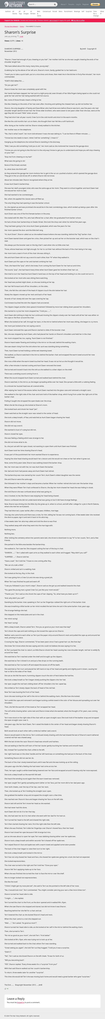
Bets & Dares (39, 13)
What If (102, 12)
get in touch (53, 20)
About (63, 4)
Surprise (89, 11)
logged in (20, 1002)
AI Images (26, 12)
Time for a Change (96, 13)
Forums (71, 4)
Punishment (68, 11)
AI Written (32, 12)
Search (54, 4)
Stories (22, 26)
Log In (78, 4)
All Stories (14, 12)
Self (83, 11)
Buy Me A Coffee (79, 20)
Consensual (47, 11)
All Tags (20, 12)
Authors (8, 11)
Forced (54, 11)
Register (85, 4)
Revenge (77, 11)
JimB (21, 36)
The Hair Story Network (11, 26)
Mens (60, 11)
